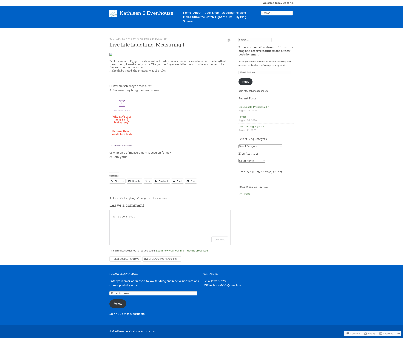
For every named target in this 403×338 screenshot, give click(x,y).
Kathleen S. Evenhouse (151, 39)
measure (162, 198)
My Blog (241, 17)
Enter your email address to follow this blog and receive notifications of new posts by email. (265, 50)
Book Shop (211, 12)
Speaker (188, 21)
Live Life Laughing (124, 198)
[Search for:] (277, 13)
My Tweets (244, 194)
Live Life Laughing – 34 (251, 126)
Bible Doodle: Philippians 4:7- (254, 107)
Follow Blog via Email (123, 273)
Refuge (242, 116)
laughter (146, 198)
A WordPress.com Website (124, 331)
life (154, 198)
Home (187, 12)
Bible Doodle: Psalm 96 (125, 259)
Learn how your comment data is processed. (182, 250)
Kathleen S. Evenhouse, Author (260, 172)
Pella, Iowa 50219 (214, 281)
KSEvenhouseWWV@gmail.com (223, 285)
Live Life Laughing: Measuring (161, 259)
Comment (220, 239)
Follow (245, 81)
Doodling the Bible (234, 12)
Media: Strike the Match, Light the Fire (208, 17)
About (197, 12)
